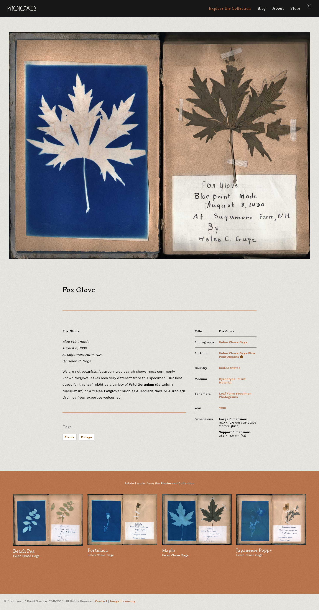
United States (229, 368)
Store (295, 8)
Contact (101, 601)
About (278, 8)
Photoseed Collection (177, 483)
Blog (261, 8)
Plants (69, 437)
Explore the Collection (230, 8)
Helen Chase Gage (233, 342)
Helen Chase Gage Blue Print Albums (237, 355)
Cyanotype (227, 379)
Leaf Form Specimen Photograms (235, 395)
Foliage (86, 437)
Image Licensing (122, 601)
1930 (222, 408)
